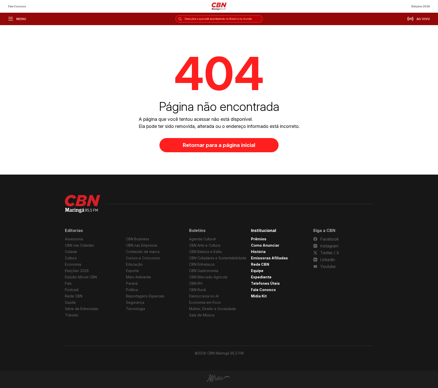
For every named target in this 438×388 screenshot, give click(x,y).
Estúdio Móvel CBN (81, 277)
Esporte (132, 270)
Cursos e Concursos (143, 258)
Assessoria (74, 239)
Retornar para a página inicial (219, 145)
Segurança (135, 302)
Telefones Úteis (265, 283)
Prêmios (258, 239)
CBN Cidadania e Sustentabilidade (217, 258)
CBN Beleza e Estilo (205, 251)
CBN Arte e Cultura (204, 245)
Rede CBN (73, 296)
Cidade (71, 251)
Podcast (72, 290)
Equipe (257, 270)
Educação (134, 264)
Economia (73, 264)
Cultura (71, 258)
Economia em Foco (205, 302)
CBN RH (195, 283)
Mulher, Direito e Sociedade (212, 309)
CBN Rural (197, 290)
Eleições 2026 (420, 6)
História (258, 251)
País (68, 283)
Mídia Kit (259, 296)
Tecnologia (135, 309)
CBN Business (137, 239)
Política (132, 290)
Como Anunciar (265, 245)
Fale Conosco (17, 6)
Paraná (132, 283)
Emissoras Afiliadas (269, 258)
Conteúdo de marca (142, 251)
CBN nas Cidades (79, 245)
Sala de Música (201, 315)
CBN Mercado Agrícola (208, 277)
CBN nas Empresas (141, 245)
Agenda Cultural (202, 239)
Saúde (70, 302)
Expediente (261, 277)
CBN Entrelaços (202, 264)
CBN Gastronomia (203, 270)
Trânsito (71, 315)
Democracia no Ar (204, 296)
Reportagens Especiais (145, 296)
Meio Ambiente (138, 277)
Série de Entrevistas (81, 309)
